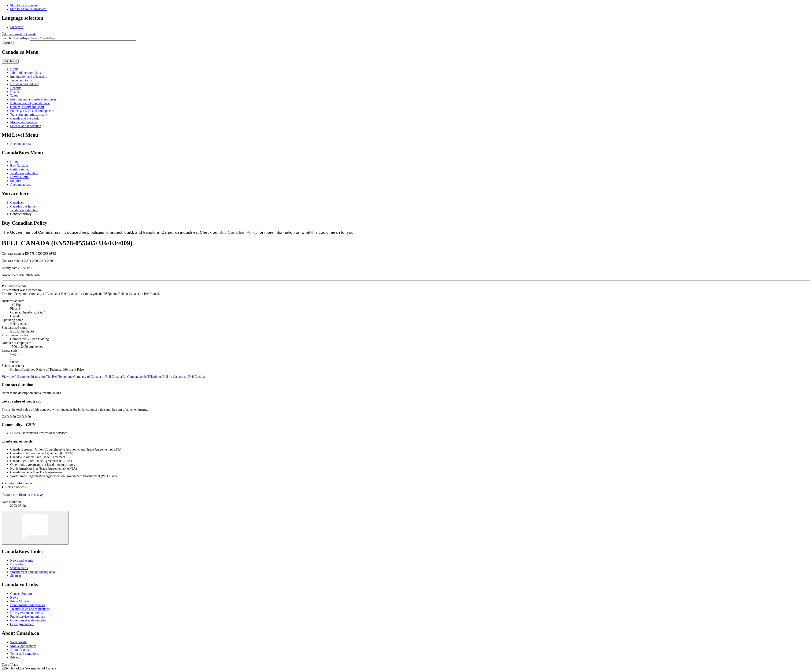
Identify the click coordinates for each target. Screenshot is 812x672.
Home (14, 162)
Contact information (18, 483)
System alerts (19, 568)
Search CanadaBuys (15, 38)
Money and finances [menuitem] (23, 122)
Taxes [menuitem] (14, 95)
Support (15, 181)
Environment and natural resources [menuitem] (33, 99)
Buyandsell (17, 564)
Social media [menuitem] (18, 642)
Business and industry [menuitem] (24, 84)
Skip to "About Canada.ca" (28, 9)
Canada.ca (17, 202)
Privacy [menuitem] (15, 657)
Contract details (15, 286)
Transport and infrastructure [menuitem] (28, 114)
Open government (22, 624)
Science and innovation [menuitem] (25, 126)
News (14, 597)
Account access (20, 144)
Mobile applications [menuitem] (23, 646)
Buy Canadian (19, 165)
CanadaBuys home (23, 206)
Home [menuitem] (14, 69)
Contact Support (21, 593)
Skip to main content (24, 5)
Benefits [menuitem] (15, 88)
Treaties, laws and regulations (29, 609)
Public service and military (27, 616)
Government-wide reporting (28, 620)
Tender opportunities (24, 173)
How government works (26, 612)
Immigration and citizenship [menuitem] (28, 76)
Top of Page (10, 664)
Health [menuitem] (14, 91)
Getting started (20, 169)
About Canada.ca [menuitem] (21, 649)
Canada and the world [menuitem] (25, 118)
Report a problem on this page (23, 494)
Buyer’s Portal (19, 177)
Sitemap (15, 575)
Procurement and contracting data (32, 572)
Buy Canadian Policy (238, 232)
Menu (10, 61)
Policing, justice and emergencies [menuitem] (32, 111)
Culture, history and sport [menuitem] (27, 107)
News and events (21, 560)
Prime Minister (20, 601)
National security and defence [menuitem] (30, 103)
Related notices (15, 487)
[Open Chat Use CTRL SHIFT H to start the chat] (35, 528)
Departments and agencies (27, 605)
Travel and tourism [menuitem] (22, 80)
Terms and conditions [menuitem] (24, 653)
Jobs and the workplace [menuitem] (25, 72)
